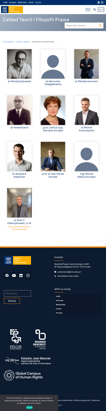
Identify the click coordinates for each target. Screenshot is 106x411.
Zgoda (29, 407)
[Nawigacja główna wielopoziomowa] (87, 9)
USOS (30, 2)
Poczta (38, 2)
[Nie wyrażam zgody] (55, 397)
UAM (5, 2)
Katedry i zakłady (22, 42)
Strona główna (8, 42)
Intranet (12, 2)
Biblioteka (22, 2)
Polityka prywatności (82, 400)
